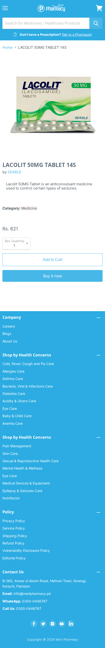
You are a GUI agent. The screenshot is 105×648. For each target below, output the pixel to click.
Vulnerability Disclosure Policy (26, 550)
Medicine (29, 208)
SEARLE (14, 172)
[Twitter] (43, 623)
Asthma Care (12, 379)
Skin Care (10, 453)
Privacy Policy (13, 521)
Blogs (6, 333)
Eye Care (9, 408)
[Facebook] (34, 623)
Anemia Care (12, 423)
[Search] (96, 23)
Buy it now (52, 276)
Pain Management (16, 446)
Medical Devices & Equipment (26, 483)
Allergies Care (13, 371)
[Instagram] (52, 623)
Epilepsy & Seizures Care (22, 491)
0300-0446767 (24, 601)
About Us (9, 341)
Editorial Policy (14, 558)
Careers (8, 326)
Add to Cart (52, 260)
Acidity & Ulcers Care (19, 401)
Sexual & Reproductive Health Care (30, 461)
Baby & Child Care (17, 416)
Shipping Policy (14, 536)
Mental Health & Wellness (22, 468)
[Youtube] (61, 623)
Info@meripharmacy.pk (26, 593)
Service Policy (13, 528)
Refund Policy (13, 543)
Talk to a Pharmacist (77, 34)
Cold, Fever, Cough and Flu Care (28, 364)
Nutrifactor (11, 498)
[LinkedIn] (71, 623)
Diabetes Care (13, 393)
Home (7, 47)
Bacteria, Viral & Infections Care (27, 386)
